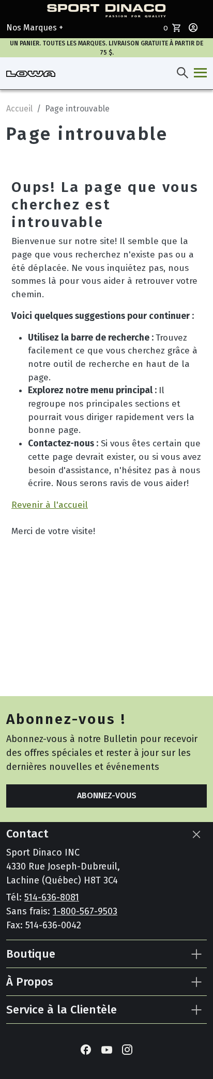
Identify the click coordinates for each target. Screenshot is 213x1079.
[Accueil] (31, 73)
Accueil (19, 109)
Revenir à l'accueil (49, 505)
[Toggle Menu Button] (198, 73)
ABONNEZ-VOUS (106, 795)
